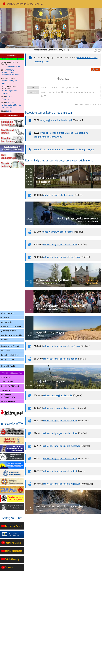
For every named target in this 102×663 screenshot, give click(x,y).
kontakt (4, 339)
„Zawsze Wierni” (8, 331)
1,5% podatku (7, 381)
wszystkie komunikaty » (12, 115)
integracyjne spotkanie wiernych (56, 120)
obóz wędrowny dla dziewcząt (58, 195)
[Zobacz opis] (63, 189)
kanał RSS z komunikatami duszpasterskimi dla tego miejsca (64, 149)
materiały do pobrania (11, 326)
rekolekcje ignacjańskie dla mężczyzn (61, 257)
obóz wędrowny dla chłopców (58, 231)
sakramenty (6, 322)
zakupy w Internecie (10, 386)
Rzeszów (10, 70)
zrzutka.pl (5, 390)
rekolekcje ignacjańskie (11, 335)
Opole (9, 97)
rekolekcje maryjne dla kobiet (58, 395)
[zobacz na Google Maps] (45, 96)
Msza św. (5, 99)
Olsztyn (10, 103)
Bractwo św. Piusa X (10, 346)
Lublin (9, 111)
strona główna (7, 313)
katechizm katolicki (9, 355)
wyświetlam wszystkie (13, 59)
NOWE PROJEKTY (9, 401)
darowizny (6, 377)
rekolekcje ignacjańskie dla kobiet (60, 244)
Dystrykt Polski (8, 366)
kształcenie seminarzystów (8, 395)
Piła (97, 69)
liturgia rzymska (8, 359)
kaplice (6, 317)
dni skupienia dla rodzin (11, 66)
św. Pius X (5, 351)
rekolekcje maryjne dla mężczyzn (59, 408)
